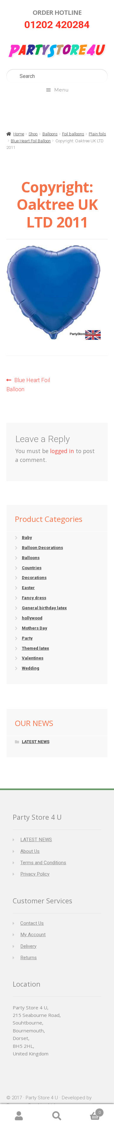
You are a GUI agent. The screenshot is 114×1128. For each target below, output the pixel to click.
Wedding (30, 668)
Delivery (28, 946)
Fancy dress (34, 597)
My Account (33, 934)
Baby (27, 537)
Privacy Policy (34, 874)
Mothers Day (34, 628)
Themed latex (35, 648)
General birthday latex (44, 607)
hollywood (32, 618)
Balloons (50, 134)
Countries (31, 567)
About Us (30, 851)
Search (57, 1116)
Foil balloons (73, 134)
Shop (33, 134)
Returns (28, 957)
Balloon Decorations (42, 547)
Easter (28, 587)
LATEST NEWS (35, 741)
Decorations (34, 577)
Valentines (32, 658)
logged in (62, 451)
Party (27, 638)
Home (18, 134)
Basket (88, 1110)
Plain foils (97, 134)
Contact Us (32, 923)
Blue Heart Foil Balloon (31, 141)
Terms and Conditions (43, 862)
